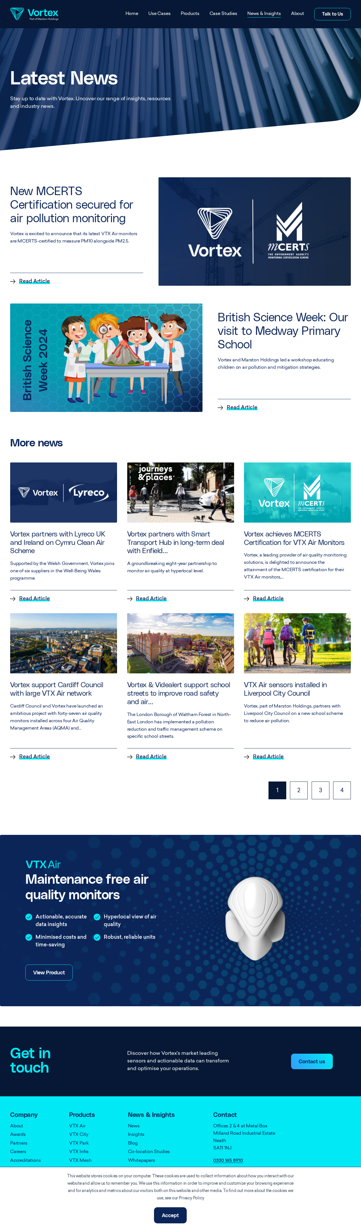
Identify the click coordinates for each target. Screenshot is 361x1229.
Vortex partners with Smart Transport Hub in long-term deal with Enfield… (175, 543)
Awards (18, 1134)
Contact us (312, 1061)
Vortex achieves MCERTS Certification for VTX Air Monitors (294, 538)
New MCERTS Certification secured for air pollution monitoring (71, 205)
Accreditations (25, 1160)
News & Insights (264, 14)
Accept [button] (170, 1215)
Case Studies (223, 14)
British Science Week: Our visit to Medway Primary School (283, 331)
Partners (18, 1143)
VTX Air (77, 1126)
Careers (18, 1152)
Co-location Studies (149, 1152)
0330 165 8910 (228, 1160)
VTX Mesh (80, 1160)
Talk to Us (332, 14)
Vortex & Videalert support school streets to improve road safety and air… (178, 694)
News (134, 1126)
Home (132, 14)
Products (190, 14)
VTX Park (79, 1143)
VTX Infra (79, 1152)
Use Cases (159, 14)
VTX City (78, 1134)
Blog (133, 1143)
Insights (136, 1134)
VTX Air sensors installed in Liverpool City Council (285, 689)
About (297, 14)
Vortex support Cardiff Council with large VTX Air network (56, 689)
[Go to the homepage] (34, 14)
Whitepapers (141, 1160)
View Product (49, 972)
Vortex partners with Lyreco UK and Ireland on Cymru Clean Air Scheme (57, 543)
